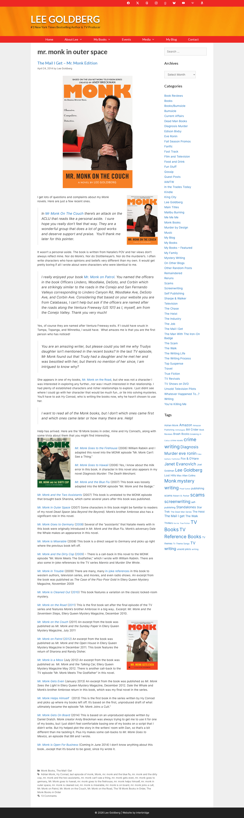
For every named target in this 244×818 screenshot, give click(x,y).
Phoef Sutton (185, 489)
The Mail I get (174, 516)
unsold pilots (184, 549)
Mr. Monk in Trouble (50, 571)
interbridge (142, 812)
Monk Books (48, 770)
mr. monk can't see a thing (95, 777)
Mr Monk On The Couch (64, 213)
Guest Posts (172, 176)
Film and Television (177, 156)
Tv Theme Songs (181, 543)
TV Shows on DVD (176, 383)
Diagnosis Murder (176, 126)
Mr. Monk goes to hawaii (62, 781)
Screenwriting (173, 288)
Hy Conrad (62, 774)
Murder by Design (176, 227)
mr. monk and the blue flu (116, 774)
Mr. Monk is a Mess (50, 660)
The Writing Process (177, 358)
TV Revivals (172, 378)
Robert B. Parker (181, 495)
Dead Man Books (175, 121)
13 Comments (49, 795)
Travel (168, 368)
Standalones (186, 507)
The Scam (171, 343)
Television (171, 303)
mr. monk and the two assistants (61, 777)
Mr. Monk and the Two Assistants (59, 494)
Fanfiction (176, 459)
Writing (168, 399)
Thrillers (168, 523)
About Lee (71, 39)
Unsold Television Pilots (180, 388)
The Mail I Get (64, 770)
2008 (79, 524)
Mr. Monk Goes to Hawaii (91, 465)
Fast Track (171, 151)
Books (168, 101)
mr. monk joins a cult (142, 785)
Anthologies (180, 430)
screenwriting (177, 501)
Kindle (168, 192)
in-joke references (117, 571)
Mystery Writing (174, 258)
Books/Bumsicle (174, 106)
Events (126, 39)
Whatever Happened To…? (182, 394)
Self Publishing (174, 293)
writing (195, 549)
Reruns (169, 278)
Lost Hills (170, 475)
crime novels (176, 440)
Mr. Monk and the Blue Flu (92, 482)
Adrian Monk (48, 774)
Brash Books (181, 434)
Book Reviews (173, 95)
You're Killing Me (175, 404)
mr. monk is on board (117, 785)
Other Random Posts (178, 268)
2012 (67, 639)
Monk (98, 774)
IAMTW (169, 182)
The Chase (171, 308)
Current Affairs (174, 116)
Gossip (168, 171)
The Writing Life (174, 353)
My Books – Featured (178, 247)
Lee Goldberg (65, 19)
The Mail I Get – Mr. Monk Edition (67, 62)
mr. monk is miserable (92, 785)
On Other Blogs (174, 263)
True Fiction (172, 373)
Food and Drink (174, 161)
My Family (171, 253)
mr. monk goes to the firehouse (95, 781)
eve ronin (188, 453)
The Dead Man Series (181, 512)
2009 (79, 554)
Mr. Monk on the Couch (52, 622)
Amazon (185, 425)
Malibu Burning (174, 212)
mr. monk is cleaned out (65, 785)
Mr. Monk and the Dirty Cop (55, 554)
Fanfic (168, 146)
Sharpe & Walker (175, 298)
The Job (169, 324)
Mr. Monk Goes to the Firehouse (96, 448)
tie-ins (176, 523)
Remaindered (173, 273)
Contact (193, 39)
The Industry (172, 318)
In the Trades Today (177, 187)
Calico (167, 440)
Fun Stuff (170, 166)
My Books (100, 39)
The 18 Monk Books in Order (129, 788)
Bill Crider (192, 429)
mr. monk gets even (123, 777)
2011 (72, 605)
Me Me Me (171, 217)
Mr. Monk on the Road (96, 379)
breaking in (195, 434)
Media (146, 39)
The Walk (170, 348)
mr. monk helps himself (127, 781)
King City (170, 197)
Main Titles (171, 207)
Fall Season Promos (177, 141)
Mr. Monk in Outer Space (53, 507)
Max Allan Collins (186, 475)
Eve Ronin (170, 136)
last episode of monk (81, 774)
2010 (75, 592)
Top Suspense (173, 363)
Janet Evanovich (180, 463)
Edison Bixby (172, 131)
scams (197, 495)
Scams (168, 283)
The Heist (170, 313)
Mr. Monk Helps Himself (53, 698)
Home (49, 39)
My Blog (171, 39)
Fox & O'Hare (190, 458)
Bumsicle (170, 111)
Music (168, 232)
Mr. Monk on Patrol (99, 277)
